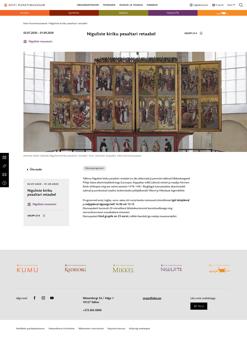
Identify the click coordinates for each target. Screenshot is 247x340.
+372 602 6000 (92, 310)
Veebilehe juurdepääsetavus (30, 328)
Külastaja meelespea (139, 328)
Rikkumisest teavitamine (91, 328)
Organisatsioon (88, 4)
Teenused (109, 4)
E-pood (219, 5)
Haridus (152, 4)
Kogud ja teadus (131, 4)
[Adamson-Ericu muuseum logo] (222, 13)
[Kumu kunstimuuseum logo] (24, 13)
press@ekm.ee (152, 298)
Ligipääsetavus (200, 5)
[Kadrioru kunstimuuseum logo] (74, 13)
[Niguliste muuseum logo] (173, 13)
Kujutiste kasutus (116, 328)
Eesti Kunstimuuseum (35, 23)
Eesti (230, 5)
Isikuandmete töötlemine (62, 328)
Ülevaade (36, 169)
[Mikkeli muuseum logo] (123, 13)
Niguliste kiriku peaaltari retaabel (68, 23)
